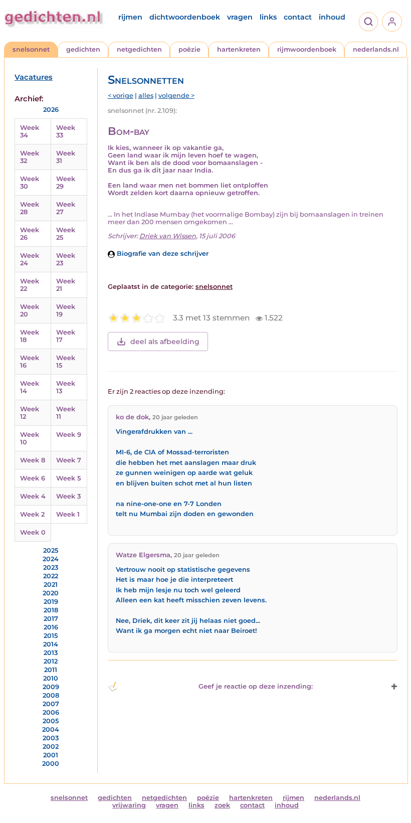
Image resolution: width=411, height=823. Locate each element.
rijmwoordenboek (306, 49)
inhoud (332, 17)
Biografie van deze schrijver (162, 253)
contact (298, 17)
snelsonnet (31, 49)
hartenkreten (239, 49)
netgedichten (139, 49)
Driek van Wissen (167, 236)
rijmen (130, 17)
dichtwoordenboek (184, 17)
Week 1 (68, 514)
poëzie (189, 49)
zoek (222, 805)
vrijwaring (129, 805)
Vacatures (34, 77)
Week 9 (68, 434)
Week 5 (68, 478)
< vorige (120, 95)
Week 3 (68, 496)
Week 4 (33, 496)
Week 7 (68, 460)
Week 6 (32, 478)
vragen (240, 17)
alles (145, 95)
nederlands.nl (376, 49)
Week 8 (32, 460)
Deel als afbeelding (164, 341)
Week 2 (32, 514)
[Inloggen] (392, 22)
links (268, 17)
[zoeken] (368, 21)
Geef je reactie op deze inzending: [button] (255, 686)
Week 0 (33, 532)
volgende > (176, 95)
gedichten (83, 49)
